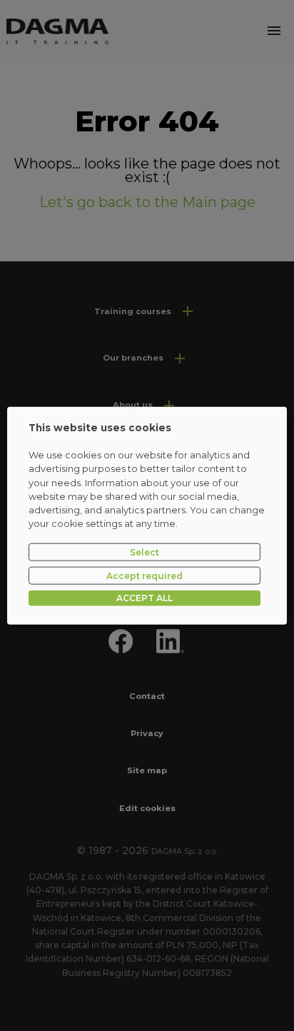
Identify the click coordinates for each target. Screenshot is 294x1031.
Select (144, 551)
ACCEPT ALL (144, 598)
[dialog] (146, 516)
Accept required (144, 575)
